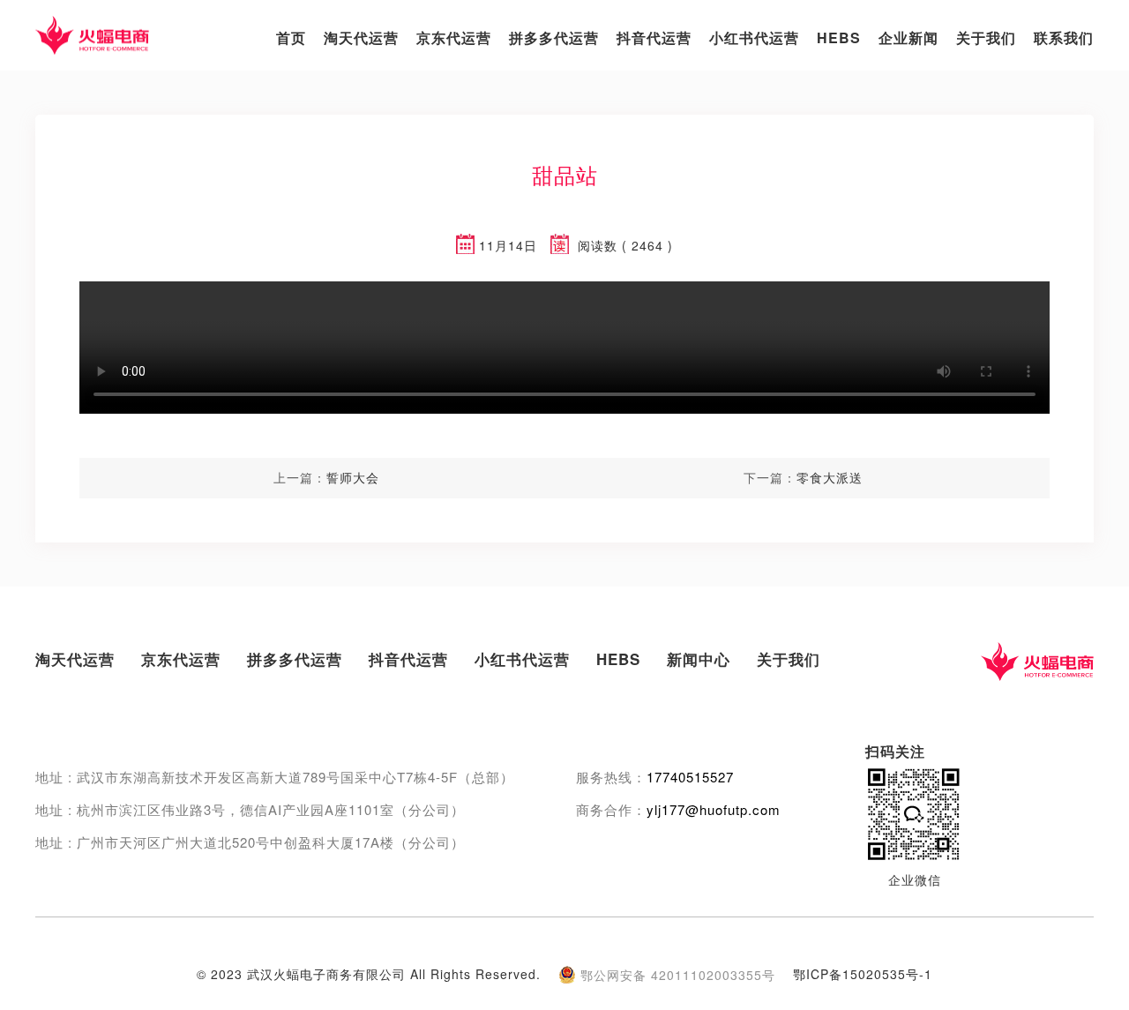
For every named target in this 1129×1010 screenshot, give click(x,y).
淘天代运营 (361, 37)
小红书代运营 (754, 37)
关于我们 (986, 37)
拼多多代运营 (554, 37)
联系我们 (1064, 37)
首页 (291, 37)
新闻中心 (698, 659)
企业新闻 (908, 37)
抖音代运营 (654, 37)
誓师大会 (352, 477)
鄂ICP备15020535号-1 (862, 974)
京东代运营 (453, 37)
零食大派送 (829, 477)
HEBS (839, 37)
